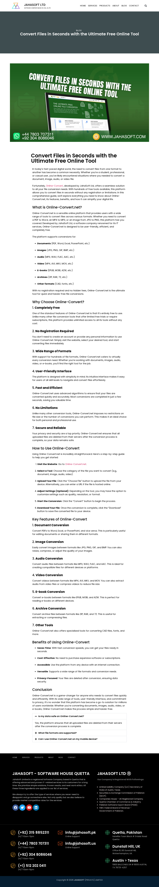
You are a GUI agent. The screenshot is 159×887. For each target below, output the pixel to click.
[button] (146, 6)
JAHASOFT (79, 880)
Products (104, 5)
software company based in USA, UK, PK (37, 8)
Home (83, 5)
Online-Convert (54, 185)
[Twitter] (22, 807)
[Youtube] (29, 807)
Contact (134, 5)
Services (92, 5)
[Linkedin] (36, 807)
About (115, 5)
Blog (124, 5)
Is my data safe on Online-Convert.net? (61, 716)
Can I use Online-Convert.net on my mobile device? (67, 739)
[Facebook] (15, 807)
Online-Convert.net (75, 464)
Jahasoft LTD (34, 5)
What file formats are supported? (57, 732)
